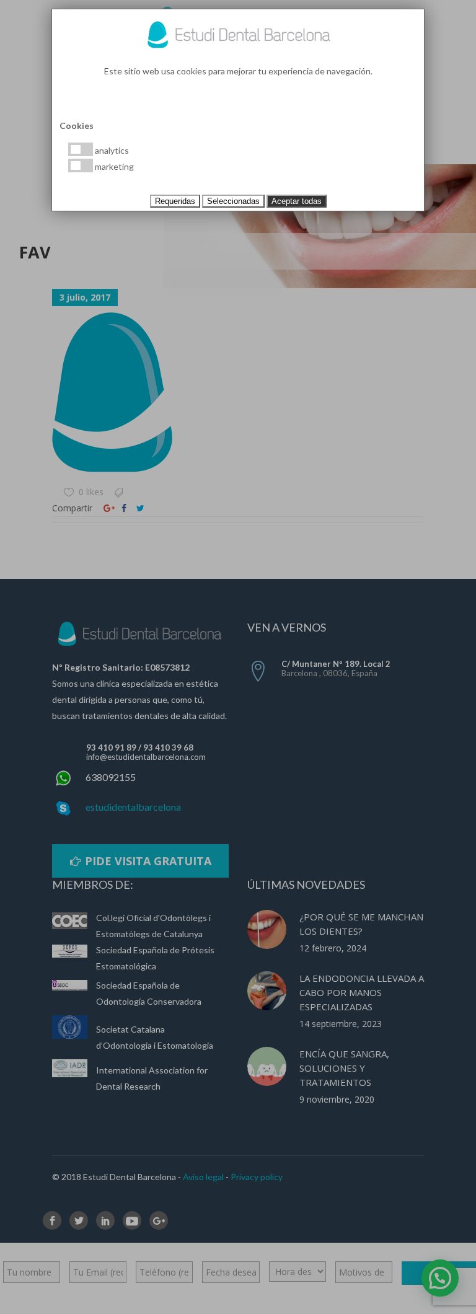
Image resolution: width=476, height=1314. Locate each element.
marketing (113, 166)
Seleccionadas (233, 201)
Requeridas (175, 201)
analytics (111, 150)
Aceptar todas (296, 201)
